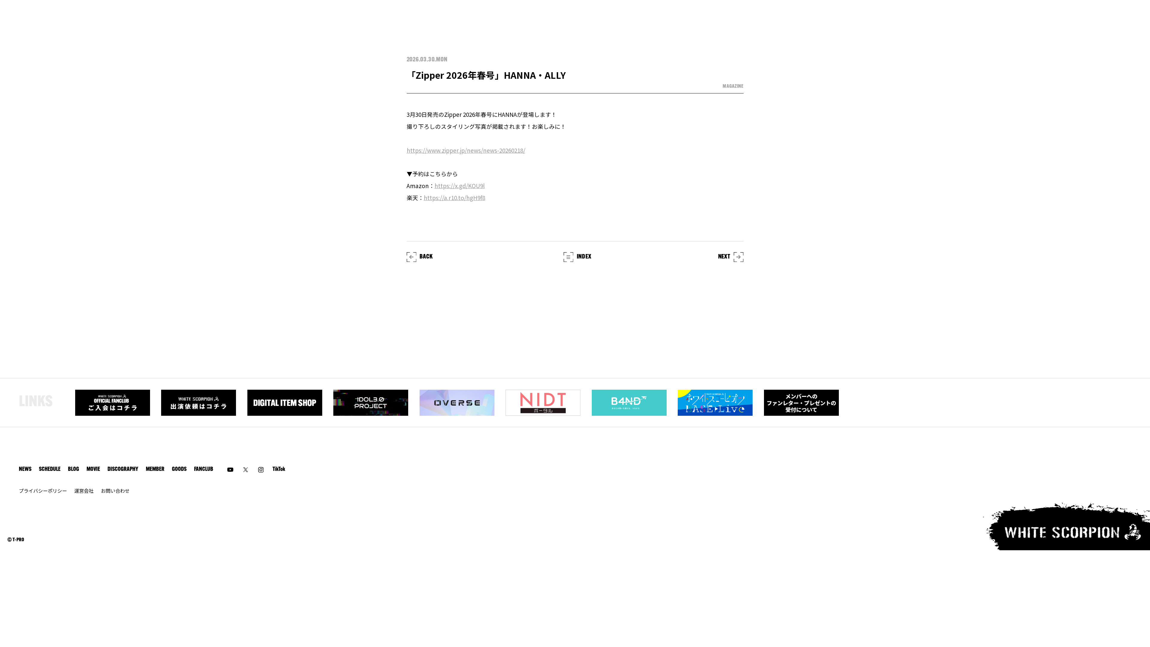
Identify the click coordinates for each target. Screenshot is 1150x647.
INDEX (584, 257)
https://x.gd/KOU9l (460, 186)
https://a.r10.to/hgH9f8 (454, 198)
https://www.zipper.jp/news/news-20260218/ (466, 150)
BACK (426, 257)
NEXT (724, 257)
